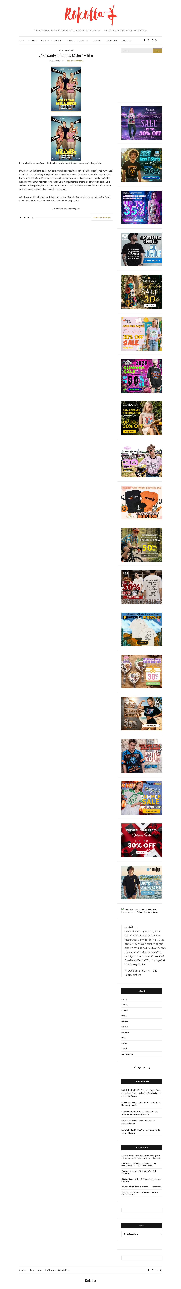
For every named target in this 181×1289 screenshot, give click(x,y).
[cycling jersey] (141, 545)
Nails (123, 1038)
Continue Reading (102, 217)
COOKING (96, 40)
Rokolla (90, 1280)
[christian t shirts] (141, 882)
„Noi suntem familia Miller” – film (66, 55)
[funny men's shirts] (141, 249)
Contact (22, 1270)
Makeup (124, 1027)
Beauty (124, 999)
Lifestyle (124, 1021)
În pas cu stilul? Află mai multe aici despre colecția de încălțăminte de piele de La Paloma (141, 1093)
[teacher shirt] (141, 334)
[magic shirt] (141, 123)
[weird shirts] (141, 376)
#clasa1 (159, 956)
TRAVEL (70, 40)
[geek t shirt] (141, 165)
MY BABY (58, 40)
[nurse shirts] (141, 671)
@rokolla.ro (131, 927)
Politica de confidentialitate (57, 1270)
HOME (22, 40)
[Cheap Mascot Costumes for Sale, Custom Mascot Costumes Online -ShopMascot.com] (141, 910)
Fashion (124, 1010)
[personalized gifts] (141, 840)
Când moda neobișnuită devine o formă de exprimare (139, 1172)
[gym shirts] (141, 713)
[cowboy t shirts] (141, 587)
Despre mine (35, 1270)
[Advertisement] (142, 79)
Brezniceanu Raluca (129, 1120)
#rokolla (142, 964)
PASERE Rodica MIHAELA (131, 1090)
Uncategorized (66, 50)
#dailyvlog (131, 964)
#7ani (139, 960)
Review (124, 1043)
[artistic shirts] (141, 207)
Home (123, 1016)
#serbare (130, 960)
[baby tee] (141, 460)
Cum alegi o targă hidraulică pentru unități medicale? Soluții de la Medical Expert (138, 1164)
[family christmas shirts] (141, 502)
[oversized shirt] (141, 291)
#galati (160, 960)
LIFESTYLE (83, 40)
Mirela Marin (126, 1102)
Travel (124, 1049)
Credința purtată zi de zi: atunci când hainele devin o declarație (139, 1193)
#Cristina (150, 960)
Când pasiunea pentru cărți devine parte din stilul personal (141, 1180)
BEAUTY (45, 40)
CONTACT (127, 40)
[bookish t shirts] (141, 418)
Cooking (124, 1005)
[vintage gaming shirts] (141, 755)
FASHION (33, 40)
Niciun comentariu (75, 60)
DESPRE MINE (111, 40)
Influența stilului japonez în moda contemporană (141, 1187)
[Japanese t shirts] (141, 798)
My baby (125, 1032)
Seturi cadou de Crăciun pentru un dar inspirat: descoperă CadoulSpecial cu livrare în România (140, 1157)
